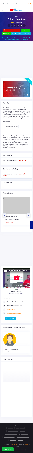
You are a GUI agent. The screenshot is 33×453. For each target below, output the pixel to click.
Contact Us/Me (9, 222)
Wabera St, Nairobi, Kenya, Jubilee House (17, 302)
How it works (31, 225)
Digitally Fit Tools (23, 434)
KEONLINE (14, 444)
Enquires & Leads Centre (11, 434)
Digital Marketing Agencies (12, 126)
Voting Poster (26, 33)
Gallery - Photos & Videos (23, 437)
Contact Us (20, 440)
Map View (22, 431)
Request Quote (10, 318)
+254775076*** (11, 309)
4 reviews (19, 22)
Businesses (10, 428)
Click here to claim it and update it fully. (18, 118)
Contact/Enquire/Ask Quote (12, 30)
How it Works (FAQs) (13, 431)
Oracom (26, 444)
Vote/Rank (7, 33)
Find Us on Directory (7, 38)
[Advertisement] (16, 57)
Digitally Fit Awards (20, 428)
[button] (3, 89)
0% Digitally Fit (25, 30)
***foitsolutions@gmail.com (14, 305)
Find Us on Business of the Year (20, 38)
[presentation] (4, 215)
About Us (7, 425)
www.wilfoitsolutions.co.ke (14, 313)
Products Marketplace (9, 437)
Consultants (13, 440)
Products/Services (16, 33)
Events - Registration (23, 425)
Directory (14, 425)
